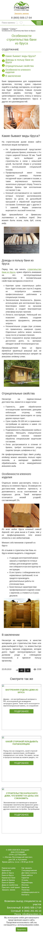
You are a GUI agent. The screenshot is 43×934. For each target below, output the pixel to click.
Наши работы (27, 875)
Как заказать (27, 868)
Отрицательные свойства (19, 66)
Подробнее (21, 711)
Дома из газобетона (10, 885)
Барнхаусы (6, 870)
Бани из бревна (8, 882)
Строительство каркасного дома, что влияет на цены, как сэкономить (21, 795)
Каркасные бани (8, 878)
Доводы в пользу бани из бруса (19, 61)
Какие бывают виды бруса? (20, 56)
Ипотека (25, 885)
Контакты (25, 895)
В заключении (13, 76)
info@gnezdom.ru (31, 914)
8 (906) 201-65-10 (31, 911)
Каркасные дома (8, 868)
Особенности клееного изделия (18, 70)
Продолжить (21, 929)
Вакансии (25, 887)
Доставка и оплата (29, 873)
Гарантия (25, 878)
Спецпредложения (29, 870)
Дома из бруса (8, 873)
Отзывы (25, 880)
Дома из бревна (8, 880)
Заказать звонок (21, 14)
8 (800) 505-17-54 (21, 17)
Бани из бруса (7, 875)
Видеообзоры (27, 882)
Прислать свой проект (11, 887)
